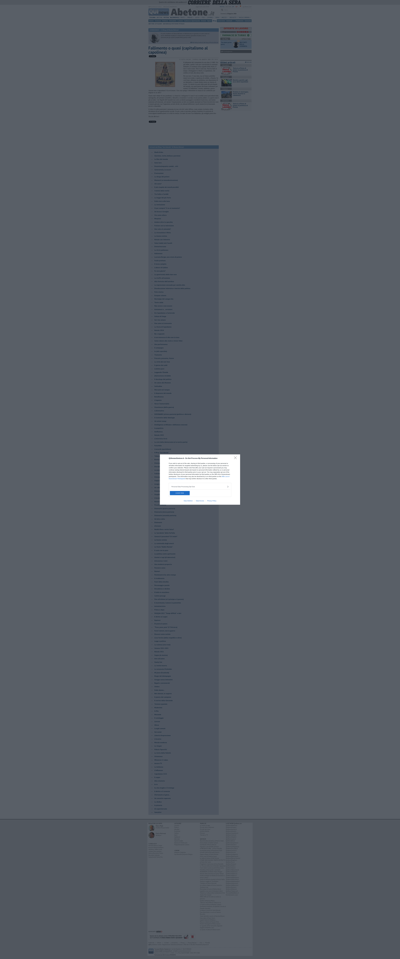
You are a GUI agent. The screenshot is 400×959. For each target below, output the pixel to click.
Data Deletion (188, 501)
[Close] (236, 458)
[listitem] (200, 487)
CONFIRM (180, 493)
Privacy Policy (211, 501)
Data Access (200, 501)
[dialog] (200, 479)
